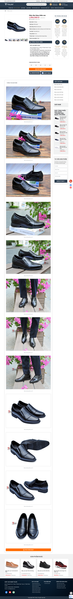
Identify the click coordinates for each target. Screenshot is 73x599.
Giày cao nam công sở (58, 97)
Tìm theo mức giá (36, 7)
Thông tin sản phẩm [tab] (12, 82)
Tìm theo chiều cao (45, 7)
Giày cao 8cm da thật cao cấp (63, 125)
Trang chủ (10, 7)
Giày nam (23, 7)
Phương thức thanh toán (61, 587)
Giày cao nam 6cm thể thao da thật (63, 147)
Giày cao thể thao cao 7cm (43, 570)
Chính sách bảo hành (60, 583)
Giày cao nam (17, 7)
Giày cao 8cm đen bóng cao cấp (63, 132)
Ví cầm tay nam (47, 583)
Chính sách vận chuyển (61, 586)
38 (31, 65)
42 (49, 65)
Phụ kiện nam (47, 581)
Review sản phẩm (49, 1)
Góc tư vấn (43, 1)
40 (40, 65)
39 (35, 65)
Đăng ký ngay (60, 181)
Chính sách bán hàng (63, 1)
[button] (5, 40)
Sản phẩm (28, 7)
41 (45, 65)
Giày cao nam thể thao (58, 92)
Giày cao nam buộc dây (36, 584)
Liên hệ (52, 7)
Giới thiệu (38, 1)
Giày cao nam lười (57, 89)
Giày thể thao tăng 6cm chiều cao (63, 139)
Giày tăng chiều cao (58, 84)
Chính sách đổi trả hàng (61, 584)
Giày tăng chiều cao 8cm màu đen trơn (63, 118)
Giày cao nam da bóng (58, 99)
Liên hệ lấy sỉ (56, 1)
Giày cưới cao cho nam (58, 94)
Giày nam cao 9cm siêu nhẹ (11, 570)
